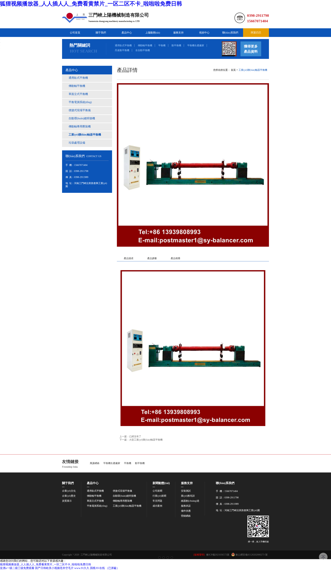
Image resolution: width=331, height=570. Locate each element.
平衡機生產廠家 (195, 45)
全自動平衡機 (142, 50)
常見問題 (157, 501)
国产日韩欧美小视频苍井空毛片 (54, 568)
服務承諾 (186, 506)
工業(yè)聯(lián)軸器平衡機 (253, 70)
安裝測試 (186, 491)
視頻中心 (204, 32)
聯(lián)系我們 (230, 32)
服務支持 (178, 32)
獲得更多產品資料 (251, 48)
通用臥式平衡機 (123, 45)
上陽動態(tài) (152, 32)
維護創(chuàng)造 (190, 501)
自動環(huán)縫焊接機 (124, 496)
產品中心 (127, 32)
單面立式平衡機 (95, 501)
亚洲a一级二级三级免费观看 (17, 568)
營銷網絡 (186, 516)
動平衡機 (176, 45)
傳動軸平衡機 (145, 45)
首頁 (233, 70)
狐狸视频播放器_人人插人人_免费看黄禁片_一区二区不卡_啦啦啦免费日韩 (91, 4)
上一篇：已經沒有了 (130, 436)
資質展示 (67, 501)
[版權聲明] (199, 554)
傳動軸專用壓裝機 (122, 501)
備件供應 (186, 511)
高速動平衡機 (122, 50)
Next (325, 285)
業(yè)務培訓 (188, 496)
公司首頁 (75, 32)
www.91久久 (81, 568)
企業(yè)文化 (69, 491)
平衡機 (162, 45)
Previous (6, 285)
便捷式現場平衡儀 (122, 491)
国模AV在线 (97, 568)
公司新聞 (157, 491)
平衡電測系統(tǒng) (97, 506)
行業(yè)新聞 (159, 496)
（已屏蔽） (112, 568)
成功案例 (157, 506)
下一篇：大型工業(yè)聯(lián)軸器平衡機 (141, 439)
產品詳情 (127, 70)
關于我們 (101, 32)
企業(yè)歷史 (69, 496)
